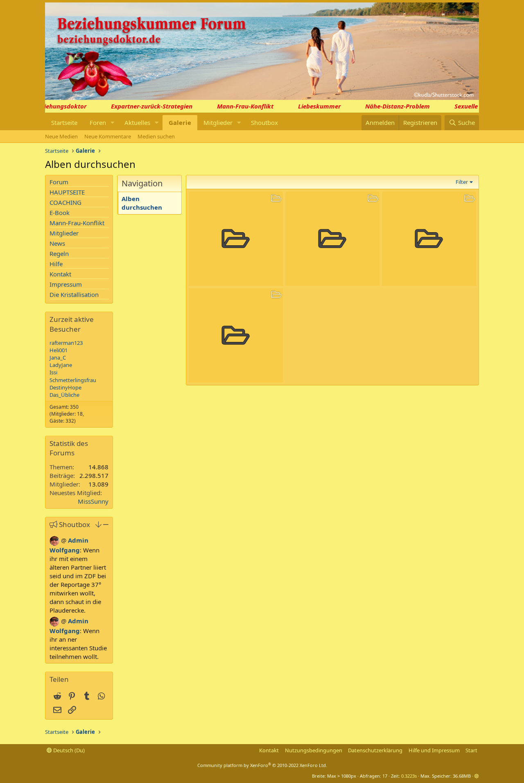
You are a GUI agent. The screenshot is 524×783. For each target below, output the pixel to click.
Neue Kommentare (107, 136)
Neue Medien (61, 136)
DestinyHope (65, 387)
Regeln (59, 253)
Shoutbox (264, 122)
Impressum (66, 284)
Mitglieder (218, 122)
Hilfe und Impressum (434, 750)
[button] (112, 122)
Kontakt (60, 274)
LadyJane (61, 365)
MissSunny (93, 501)
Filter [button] (462, 182)
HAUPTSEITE (67, 192)
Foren (98, 122)
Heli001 (59, 350)
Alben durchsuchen (142, 203)
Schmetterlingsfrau (73, 380)
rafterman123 (66, 342)
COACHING (65, 202)
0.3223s (409, 776)
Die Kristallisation (74, 294)
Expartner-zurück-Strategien (146, 106)
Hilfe (56, 264)
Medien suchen (156, 136)
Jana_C (58, 357)
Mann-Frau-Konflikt (239, 106)
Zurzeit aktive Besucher (72, 324)
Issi (53, 372)
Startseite (64, 122)
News (57, 243)
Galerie (180, 122)
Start (471, 750)
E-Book (60, 212)
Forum (59, 182)
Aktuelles (137, 122)
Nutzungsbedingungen (313, 750)
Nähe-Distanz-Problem (391, 106)
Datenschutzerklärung (375, 750)
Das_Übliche (64, 394)
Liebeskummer (313, 106)
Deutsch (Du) (68, 750)
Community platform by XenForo (262, 765)
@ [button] (63, 540)
